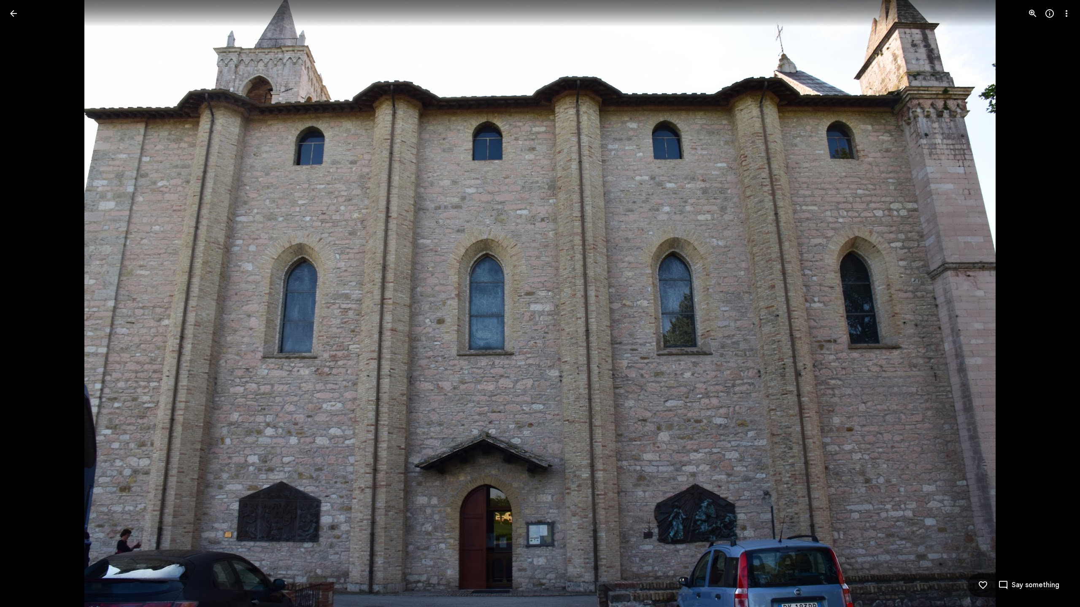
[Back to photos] (13, 13)
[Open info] (1049, 13)
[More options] (1066, 13)
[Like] (983, 585)
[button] (23, 303)
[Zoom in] (1032, 13)
